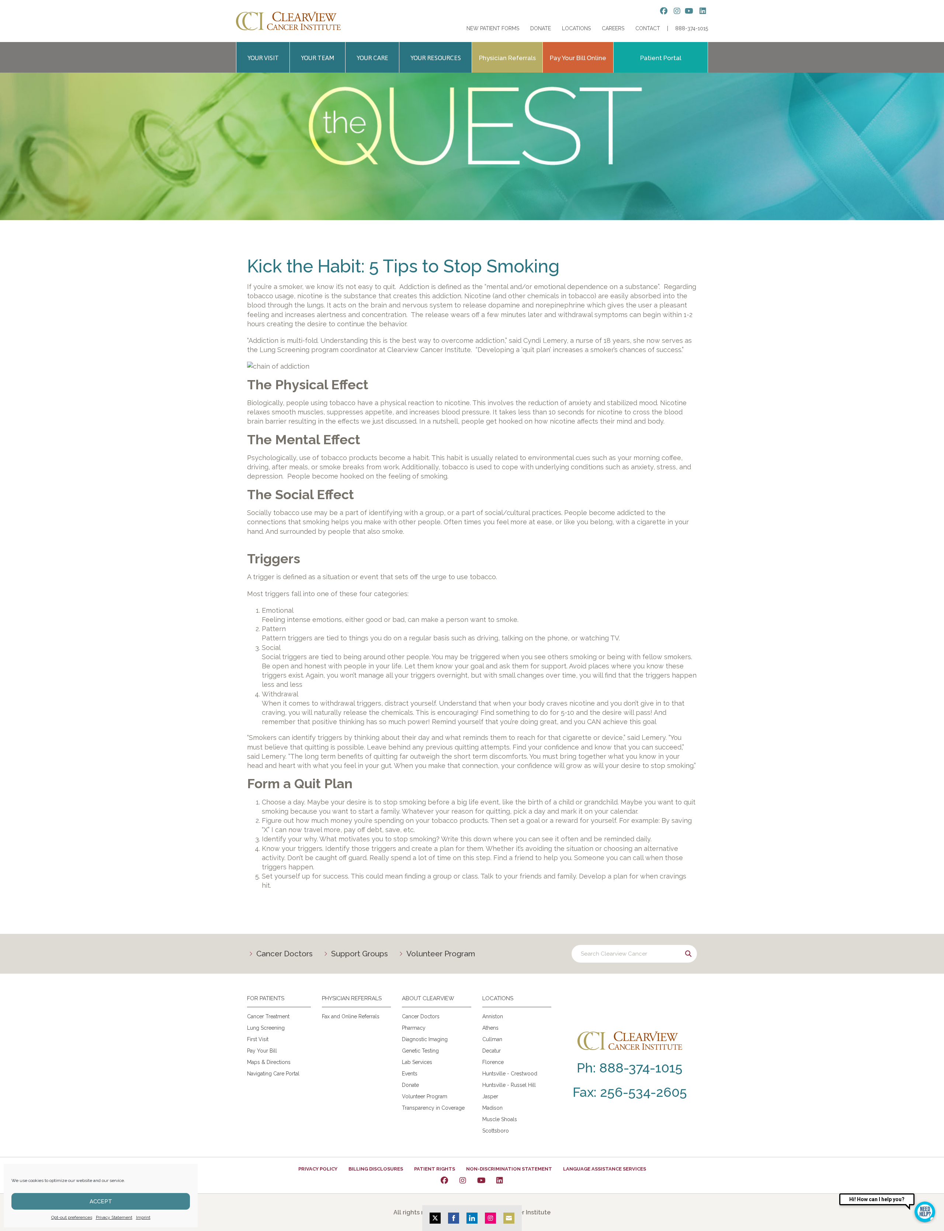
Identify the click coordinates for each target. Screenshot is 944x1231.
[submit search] (688, 954)
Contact (647, 28)
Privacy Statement (114, 1217)
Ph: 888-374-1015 (630, 1067)
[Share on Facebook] (453, 1218)
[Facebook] (444, 1180)
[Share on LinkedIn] (472, 1218)
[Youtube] (481, 1180)
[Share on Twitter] (435, 1218)
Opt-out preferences (71, 1217)
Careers (613, 28)
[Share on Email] (508, 1218)
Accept (101, 1201)
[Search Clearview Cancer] (634, 954)
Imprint (143, 1217)
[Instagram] (462, 1180)
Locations (576, 28)
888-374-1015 (691, 28)
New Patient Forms (492, 28)
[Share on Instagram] (490, 1218)
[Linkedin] (499, 1180)
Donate (540, 28)
